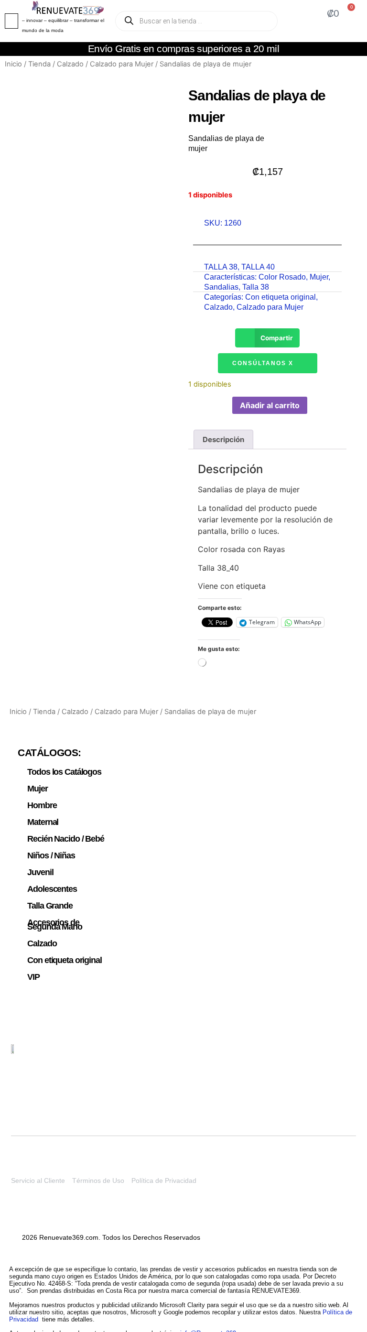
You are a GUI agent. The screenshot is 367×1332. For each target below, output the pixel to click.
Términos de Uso (98, 1180)
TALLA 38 (220, 267)
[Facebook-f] (348, 1055)
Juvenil (40, 872)
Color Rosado (282, 277)
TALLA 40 (258, 267)
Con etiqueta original (280, 297)
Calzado (70, 64)
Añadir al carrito (270, 405)
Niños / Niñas (51, 855)
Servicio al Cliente (38, 1180)
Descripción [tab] (223, 439)
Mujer (319, 277)
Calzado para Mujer (121, 64)
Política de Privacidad (163, 1180)
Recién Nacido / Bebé (65, 839)
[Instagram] (326, 1055)
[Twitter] (303, 1055)
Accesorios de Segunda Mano (54, 924)
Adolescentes (51, 889)
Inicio (13, 64)
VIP (33, 977)
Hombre (41, 805)
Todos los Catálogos (64, 772)
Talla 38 (255, 287)
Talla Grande (49, 905)
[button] (11, 21)
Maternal (42, 822)
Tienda (39, 64)
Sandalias (221, 287)
